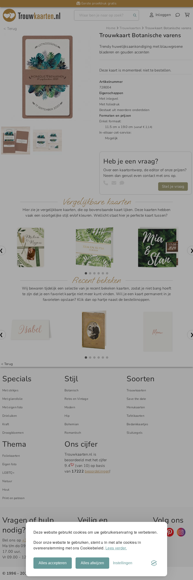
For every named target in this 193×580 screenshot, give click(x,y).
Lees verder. (116, 548)
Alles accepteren (53, 563)
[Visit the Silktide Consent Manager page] (154, 563)
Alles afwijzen (92, 563)
